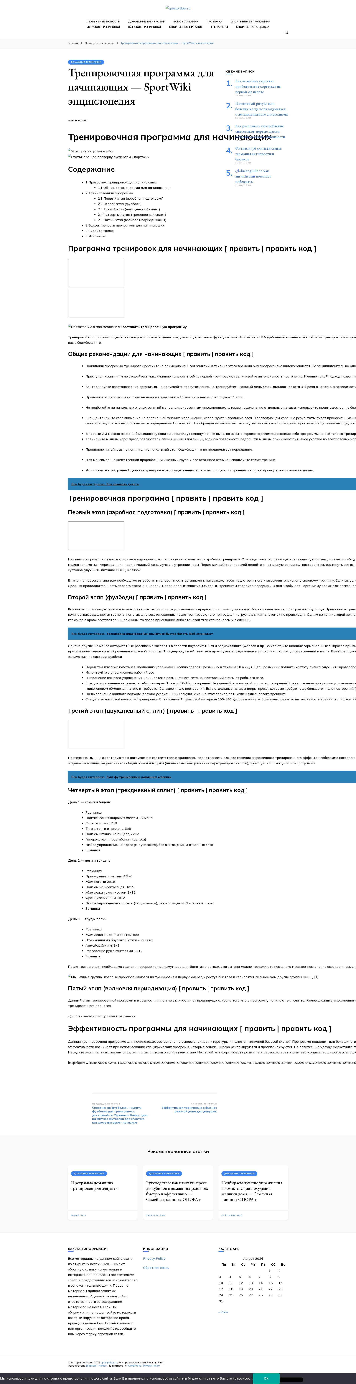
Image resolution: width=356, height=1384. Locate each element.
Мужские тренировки (103, 27)
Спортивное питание (185, 27)
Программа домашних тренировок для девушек (94, 1185)
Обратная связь (156, 1267)
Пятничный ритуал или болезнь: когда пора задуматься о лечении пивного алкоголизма (261, 109)
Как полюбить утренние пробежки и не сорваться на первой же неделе (258, 86)
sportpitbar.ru (109, 1362)
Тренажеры (219, 27)
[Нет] (291, 1380)
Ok (266, 1378)
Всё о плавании (185, 21)
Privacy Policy (154, 1258)
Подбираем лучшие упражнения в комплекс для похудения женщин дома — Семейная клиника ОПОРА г (251, 1191)
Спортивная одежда (252, 27)
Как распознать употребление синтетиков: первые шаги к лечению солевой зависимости (260, 131)
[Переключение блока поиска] (286, 32)
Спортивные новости (103, 21)
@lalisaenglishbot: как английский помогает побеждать (253, 176)
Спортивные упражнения (250, 21)
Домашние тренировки (146, 21)
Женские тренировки (144, 27)
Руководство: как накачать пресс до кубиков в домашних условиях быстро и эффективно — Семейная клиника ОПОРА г (177, 1191)
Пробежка (214, 21)
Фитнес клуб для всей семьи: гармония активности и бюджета (258, 154)
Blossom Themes (96, 1365)
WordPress (134, 1365)
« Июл (223, 1312)
